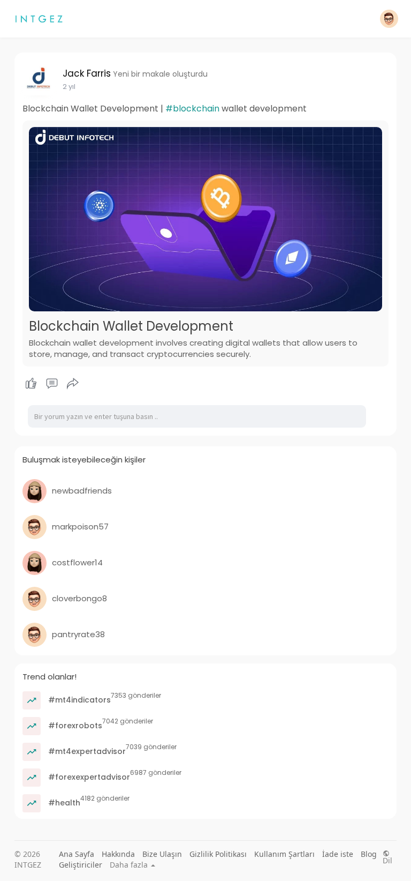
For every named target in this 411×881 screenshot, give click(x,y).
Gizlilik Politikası (218, 854)
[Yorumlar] (52, 384)
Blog (369, 854)
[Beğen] (52, 384)
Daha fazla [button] (130, 865)
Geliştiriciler (80, 865)
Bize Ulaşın (162, 854)
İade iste (337, 854)
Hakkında (118, 854)
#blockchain (192, 108)
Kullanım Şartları (284, 854)
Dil (387, 859)
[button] (389, 19)
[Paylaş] (73, 384)
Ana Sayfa (76, 854)
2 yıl (69, 86)
